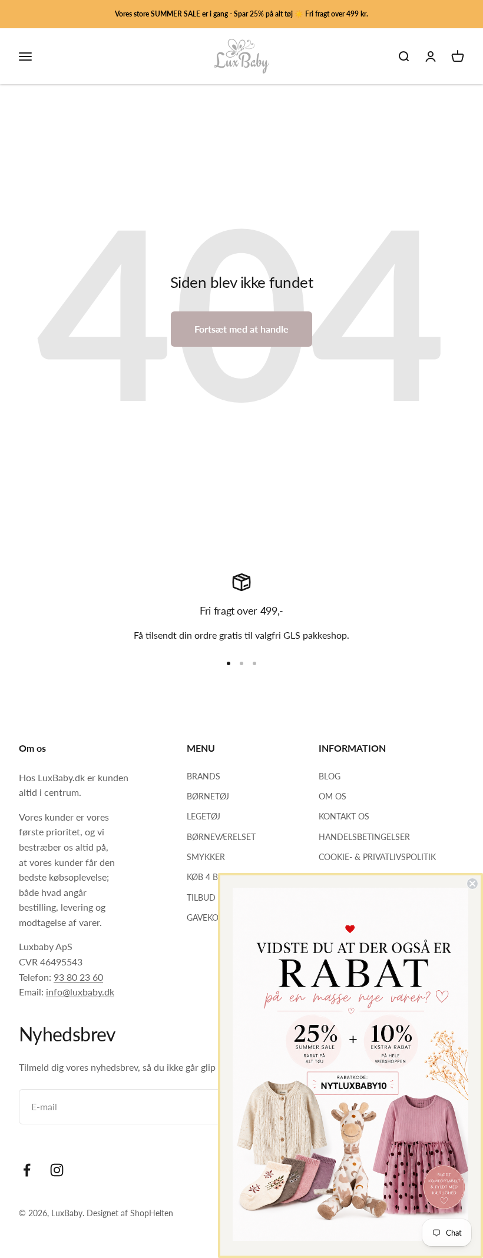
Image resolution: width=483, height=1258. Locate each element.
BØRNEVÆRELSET (221, 837)
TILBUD (201, 897)
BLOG (329, 776)
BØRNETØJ (208, 796)
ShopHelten (151, 1213)
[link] (350, 1064)
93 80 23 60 (78, 976)
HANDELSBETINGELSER (364, 837)
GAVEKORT (208, 917)
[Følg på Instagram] (57, 1170)
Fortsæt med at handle (241, 328)
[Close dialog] (472, 883)
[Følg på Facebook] (27, 1170)
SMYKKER (206, 857)
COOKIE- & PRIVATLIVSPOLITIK (377, 857)
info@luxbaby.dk (80, 991)
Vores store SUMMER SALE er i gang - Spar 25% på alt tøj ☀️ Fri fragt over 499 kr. (241, 13)
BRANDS (203, 776)
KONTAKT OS (344, 816)
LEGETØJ (203, 816)
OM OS (332, 796)
